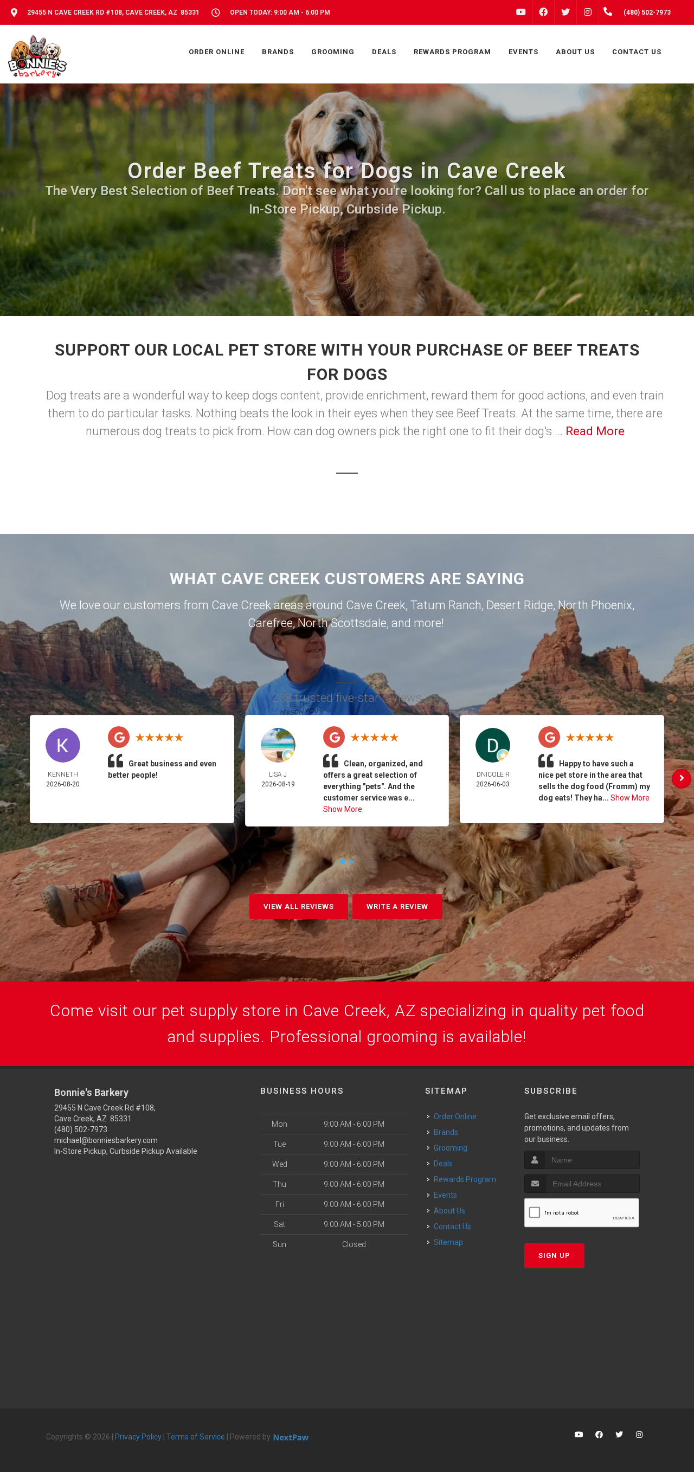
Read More (595, 431)
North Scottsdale (342, 623)
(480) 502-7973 (80, 1129)
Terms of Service (195, 1436)
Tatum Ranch (445, 605)
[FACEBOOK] (543, 12)
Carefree (270, 623)
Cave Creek (376, 605)
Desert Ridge (519, 605)
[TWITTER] (565, 12)
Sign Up (554, 1255)
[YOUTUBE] (521, 12)
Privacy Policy (138, 1436)
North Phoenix (595, 605)
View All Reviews (299, 906)
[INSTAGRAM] (588, 12)
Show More (342, 809)
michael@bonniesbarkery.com (106, 1140)
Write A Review (397, 906)
